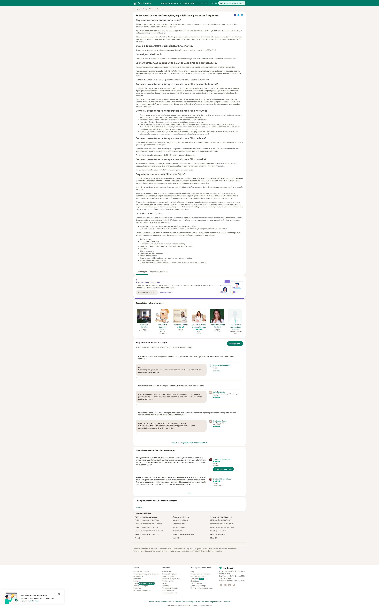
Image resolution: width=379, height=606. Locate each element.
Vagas (143, 583)
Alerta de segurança (198, 586)
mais (189, 493)
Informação (142, 271)
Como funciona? (166, 292)
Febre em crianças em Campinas (147, 534)
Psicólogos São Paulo (218, 531)
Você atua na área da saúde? (231, 3)
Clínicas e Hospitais (169, 574)
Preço (193, 571)
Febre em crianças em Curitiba (146, 527)
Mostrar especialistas (145, 292)
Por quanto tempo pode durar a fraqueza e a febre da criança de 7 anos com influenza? (171, 386)
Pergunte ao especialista (159, 271)
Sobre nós (137, 579)
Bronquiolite (177, 531)
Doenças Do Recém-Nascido (183, 534)
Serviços (165, 583)
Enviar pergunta (235, 343)
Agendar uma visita (224, 469)
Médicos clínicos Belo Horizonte (222, 527)
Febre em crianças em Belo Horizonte (149, 531)
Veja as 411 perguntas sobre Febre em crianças (189, 442)
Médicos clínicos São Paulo (220, 520)
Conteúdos (195, 581)
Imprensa (137, 588)
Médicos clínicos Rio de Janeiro (221, 524)
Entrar (214, 3)
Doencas (165, 586)
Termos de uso (196, 583)
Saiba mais (34, 601)
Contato (136, 581)
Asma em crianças (179, 527)
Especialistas (167, 571)
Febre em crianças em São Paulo (147, 520)
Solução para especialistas (200, 574)
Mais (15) (138, 538)
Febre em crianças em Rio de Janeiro (148, 524)
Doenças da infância (180, 520)
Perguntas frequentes (170, 588)
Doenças (145, 9)
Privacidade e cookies (141, 571)
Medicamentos (167, 581)
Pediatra (139, 508)
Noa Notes (197, 579)
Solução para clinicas (198, 576)
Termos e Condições (141, 586)
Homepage (137, 9)
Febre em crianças (179, 524)
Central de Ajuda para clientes (202, 588)
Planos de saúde (168, 576)
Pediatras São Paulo (217, 534)
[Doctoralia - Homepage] (145, 3)
